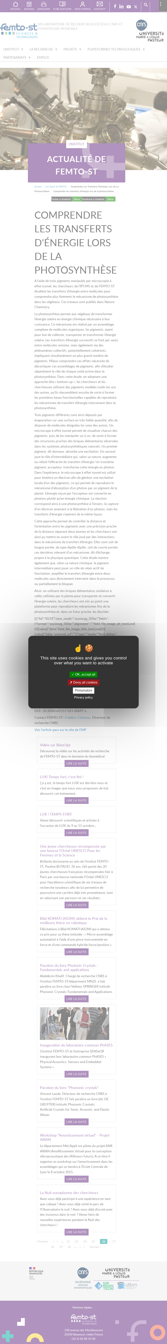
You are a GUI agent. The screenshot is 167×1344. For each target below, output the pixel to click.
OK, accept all (84, 674)
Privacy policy (83, 697)
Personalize (83, 690)
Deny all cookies (85, 682)
